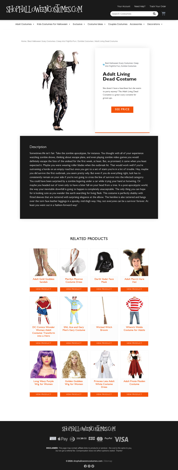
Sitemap (108, 461)
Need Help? (139, 6)
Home (23, 41)
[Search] (154, 13)
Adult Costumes (23, 24)
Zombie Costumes (85, 41)
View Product (43, 289)
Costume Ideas (95, 24)
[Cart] (163, 13)
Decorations (153, 24)
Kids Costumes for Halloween (52, 24)
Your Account (123, 6)
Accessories (136, 24)
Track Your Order (158, 6)
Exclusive (77, 24)
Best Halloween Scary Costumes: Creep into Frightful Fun (52, 41)
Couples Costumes (117, 24)
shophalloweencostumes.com (87, 461)
